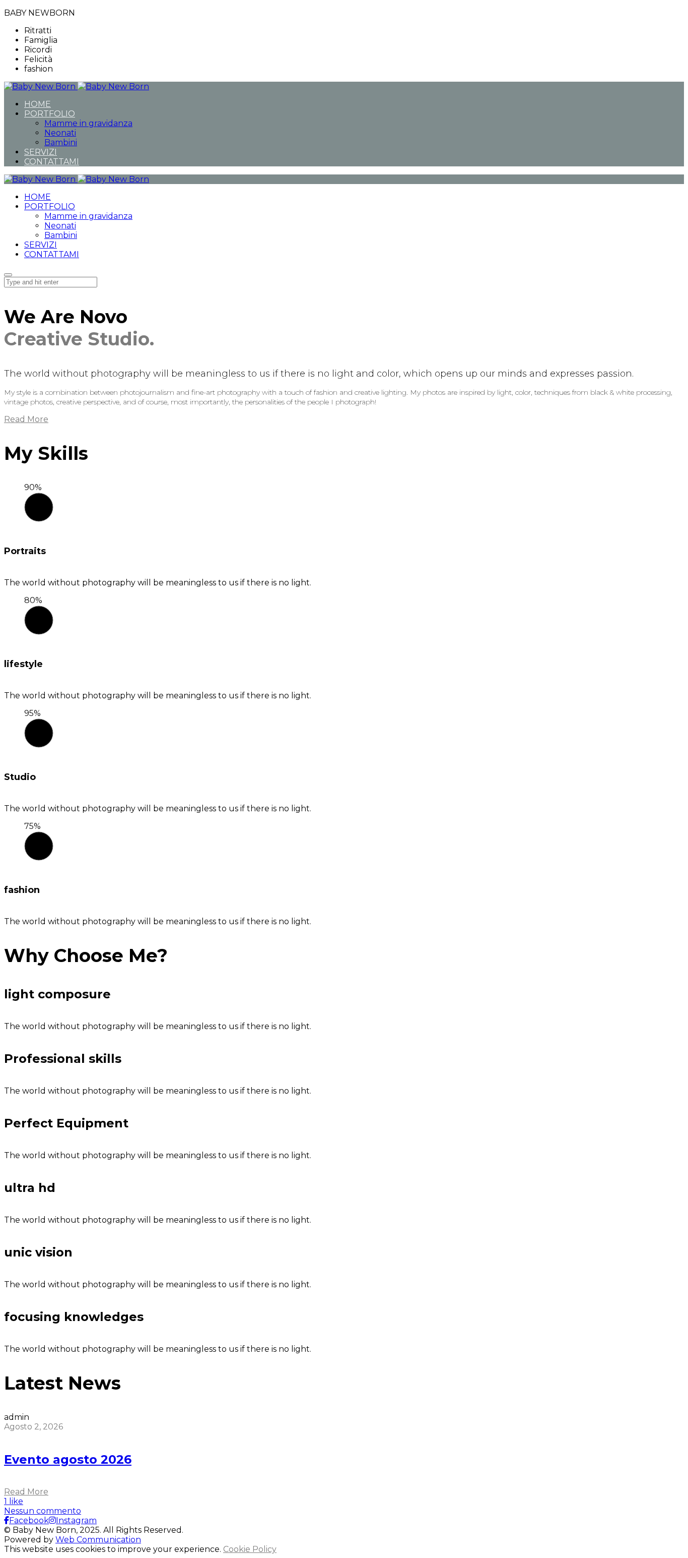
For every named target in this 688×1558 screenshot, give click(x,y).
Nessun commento (42, 1511)
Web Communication (98, 1539)
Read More (26, 1491)
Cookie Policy (250, 1549)
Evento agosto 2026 (67, 1459)
